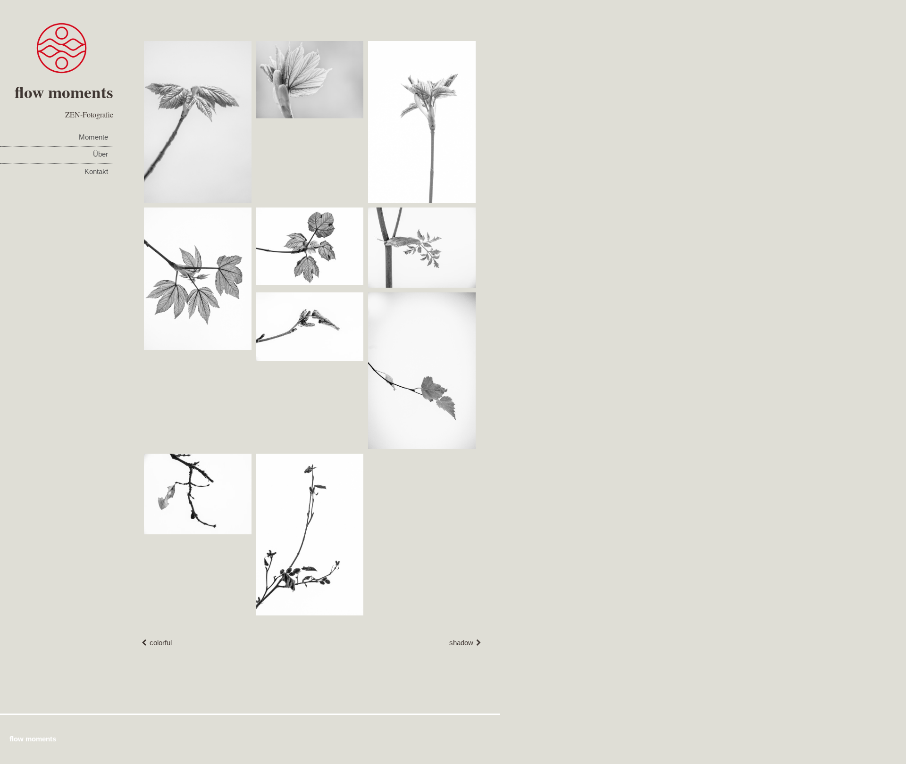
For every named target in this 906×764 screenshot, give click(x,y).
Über (100, 154)
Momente (93, 137)
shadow (461, 643)
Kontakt (96, 171)
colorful (161, 643)
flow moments (64, 92)
